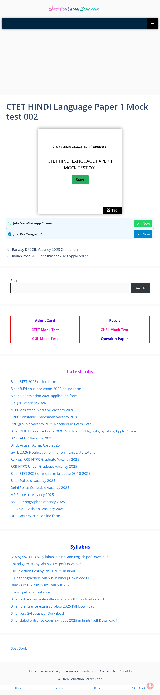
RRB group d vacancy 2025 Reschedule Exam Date (50, 424)
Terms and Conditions (80, 671)
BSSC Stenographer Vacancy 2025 (37, 501)
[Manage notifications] (150, 686)
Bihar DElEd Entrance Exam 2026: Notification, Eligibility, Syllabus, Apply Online (73, 431)
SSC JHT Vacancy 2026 (28, 402)
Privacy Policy (50, 671)
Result (97, 688)
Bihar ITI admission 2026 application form (44, 395)
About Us (126, 671)
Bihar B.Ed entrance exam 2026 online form (45, 388)
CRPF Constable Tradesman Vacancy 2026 (44, 417)
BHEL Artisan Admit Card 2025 (35, 445)
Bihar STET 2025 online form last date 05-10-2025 (50, 473)
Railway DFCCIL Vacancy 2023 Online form (46, 249)
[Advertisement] (80, 62)
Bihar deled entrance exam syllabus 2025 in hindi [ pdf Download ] (63, 620)
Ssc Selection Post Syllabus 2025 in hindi (42, 570)
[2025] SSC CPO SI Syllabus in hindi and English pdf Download (59, 556)
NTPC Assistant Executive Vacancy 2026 (42, 409)
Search (15, 280)
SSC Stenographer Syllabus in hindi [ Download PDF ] (52, 578)
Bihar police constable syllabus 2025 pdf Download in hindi (57, 599)
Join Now (143, 223)
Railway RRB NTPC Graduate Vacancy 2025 (44, 459)
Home (32, 671)
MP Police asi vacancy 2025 (32, 494)
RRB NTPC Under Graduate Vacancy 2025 (43, 466)
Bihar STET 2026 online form (33, 381)
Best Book (18, 648)
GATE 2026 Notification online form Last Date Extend (53, 452)
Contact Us (107, 671)
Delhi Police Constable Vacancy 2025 (39, 487)
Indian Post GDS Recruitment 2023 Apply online (50, 255)
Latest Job (58, 688)
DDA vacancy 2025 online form (35, 515)
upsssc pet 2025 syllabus (30, 592)
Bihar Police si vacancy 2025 (32, 480)
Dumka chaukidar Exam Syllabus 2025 (41, 585)
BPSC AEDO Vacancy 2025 (31, 438)
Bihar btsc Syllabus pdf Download (37, 613)
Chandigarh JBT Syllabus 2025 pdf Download (45, 563)
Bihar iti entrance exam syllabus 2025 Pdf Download (52, 606)
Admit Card (138, 688)
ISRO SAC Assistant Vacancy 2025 (37, 508)
